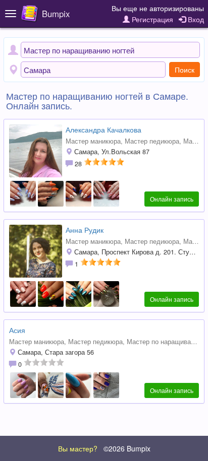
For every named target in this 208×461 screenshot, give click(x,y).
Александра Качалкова (103, 129)
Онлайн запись (171, 198)
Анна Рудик (84, 230)
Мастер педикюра (152, 141)
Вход (195, 19)
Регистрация (151, 19)
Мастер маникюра (93, 141)
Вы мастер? (77, 448)
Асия (17, 330)
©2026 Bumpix (126, 448)
